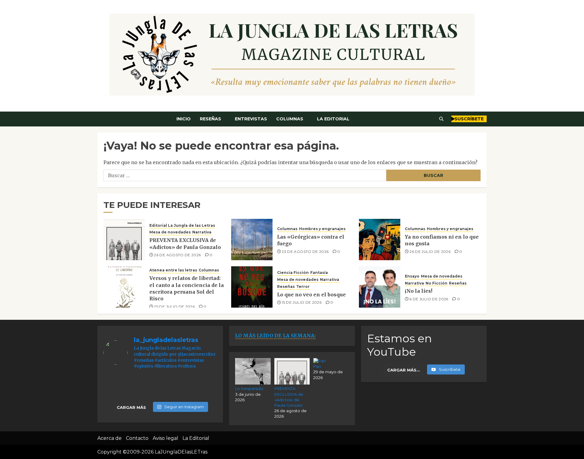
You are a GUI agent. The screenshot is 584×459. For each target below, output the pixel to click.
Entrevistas (251, 119)
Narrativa (201, 232)
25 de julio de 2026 (174, 306)
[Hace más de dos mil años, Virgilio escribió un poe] (199, 387)
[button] (441, 119)
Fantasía (319, 272)
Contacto (137, 438)
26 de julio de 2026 (429, 251)
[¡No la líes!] (379, 287)
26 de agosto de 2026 (177, 255)
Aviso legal (165, 438)
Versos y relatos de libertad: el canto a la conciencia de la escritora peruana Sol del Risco (186, 288)
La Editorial (333, 119)
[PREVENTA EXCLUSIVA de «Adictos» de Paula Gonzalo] (124, 239)
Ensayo (412, 276)
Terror (303, 286)
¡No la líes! (418, 291)
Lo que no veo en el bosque (311, 295)
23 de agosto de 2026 (305, 251)
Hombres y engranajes (322, 228)
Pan (317, 366)
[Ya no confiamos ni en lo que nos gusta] (379, 239)
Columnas (289, 119)
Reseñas (210, 119)
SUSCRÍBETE (469, 119)
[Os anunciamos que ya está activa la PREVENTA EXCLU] (121, 387)
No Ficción (436, 283)
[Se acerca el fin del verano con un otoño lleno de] (160, 387)
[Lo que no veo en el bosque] (252, 287)
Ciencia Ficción (293, 272)
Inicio (183, 119)
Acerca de (109, 438)
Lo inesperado (249, 388)
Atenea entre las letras (173, 270)
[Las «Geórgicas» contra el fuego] (252, 239)
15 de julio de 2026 (302, 302)
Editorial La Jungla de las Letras (182, 225)
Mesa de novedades (170, 232)
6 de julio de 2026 (428, 299)
